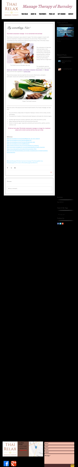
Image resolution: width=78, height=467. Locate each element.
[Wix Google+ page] (13, 463)
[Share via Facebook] (7, 167)
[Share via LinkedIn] (15, 167)
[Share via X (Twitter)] (11, 167)
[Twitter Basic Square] (60, 223)
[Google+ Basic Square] (63, 223)
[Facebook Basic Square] (58, 223)
